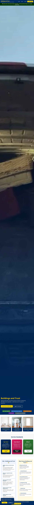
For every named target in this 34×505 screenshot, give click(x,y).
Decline (10, 502)
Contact (25, 1)
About (22, 1)
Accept (4, 502)
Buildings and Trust (7, 1)
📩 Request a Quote (17, 451)
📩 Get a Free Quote (18, 406)
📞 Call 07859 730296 (6, 451)
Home (19, 1)
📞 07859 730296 (30, 1)
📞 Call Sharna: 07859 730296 (16, 503)
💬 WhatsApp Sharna (28, 451)
